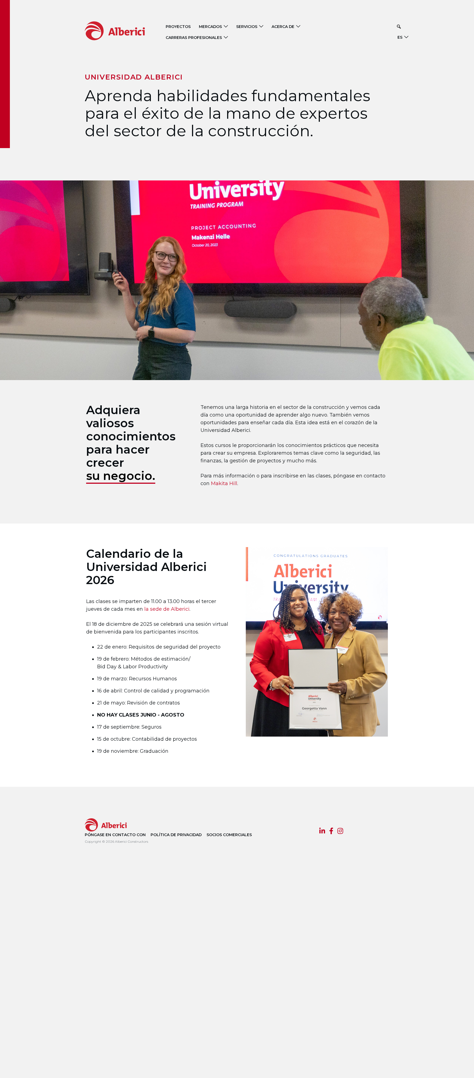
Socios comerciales (229, 834)
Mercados (210, 26)
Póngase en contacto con (115, 834)
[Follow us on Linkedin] (322, 832)
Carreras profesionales (194, 37)
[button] (399, 26)
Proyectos (178, 26)
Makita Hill (224, 483)
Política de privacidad (176, 834)
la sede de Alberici (167, 609)
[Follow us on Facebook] (331, 832)
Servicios (246, 26)
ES (399, 37)
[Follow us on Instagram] (340, 832)
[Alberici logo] (123, 30)
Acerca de (283, 26)
